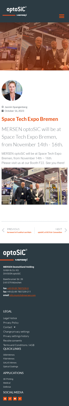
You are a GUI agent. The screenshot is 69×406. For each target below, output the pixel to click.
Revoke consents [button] (12, 340)
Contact (7, 327)
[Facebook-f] (10, 398)
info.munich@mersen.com (22, 295)
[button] (62, 16)
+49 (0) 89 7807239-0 (18, 288)
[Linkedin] (5, 398)
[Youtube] (15, 398)
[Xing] (20, 398)
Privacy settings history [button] (16, 336)
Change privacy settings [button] (16, 331)
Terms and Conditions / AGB (18, 345)
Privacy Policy (11, 322)
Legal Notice (10, 318)
